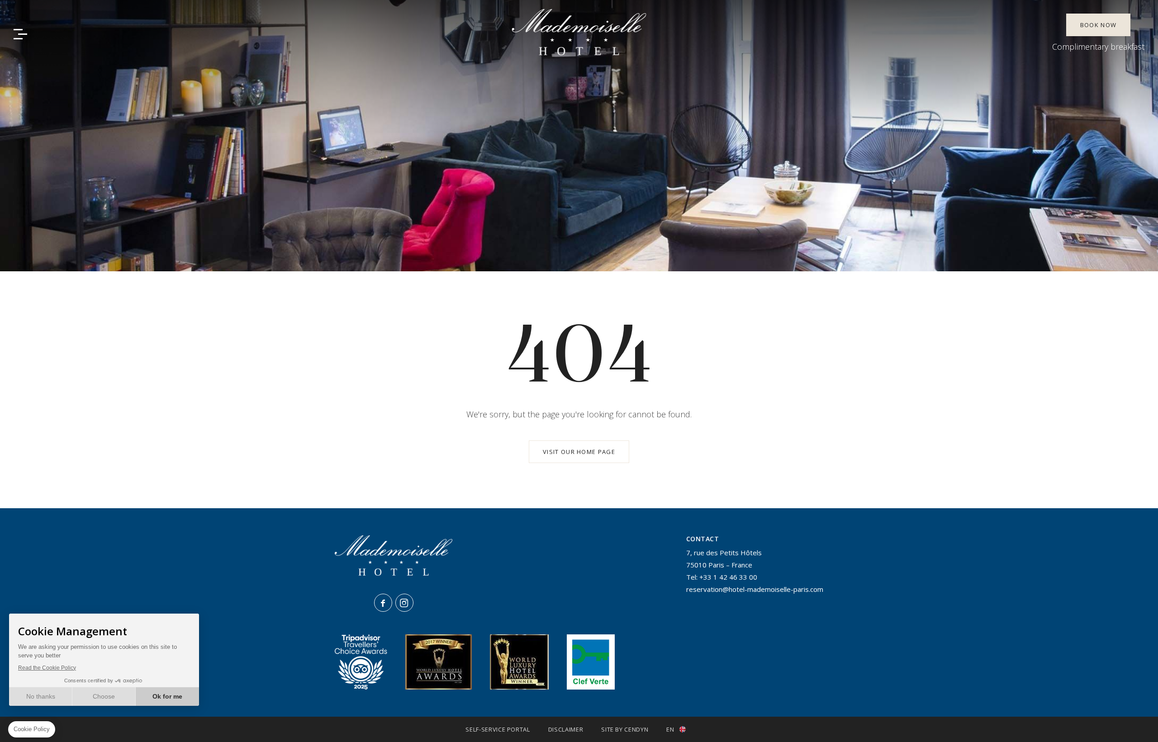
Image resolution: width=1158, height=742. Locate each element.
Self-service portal (497, 729)
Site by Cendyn (624, 729)
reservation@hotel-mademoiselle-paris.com (754, 589)
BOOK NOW (1098, 25)
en (670, 729)
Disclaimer (566, 729)
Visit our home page (579, 452)
